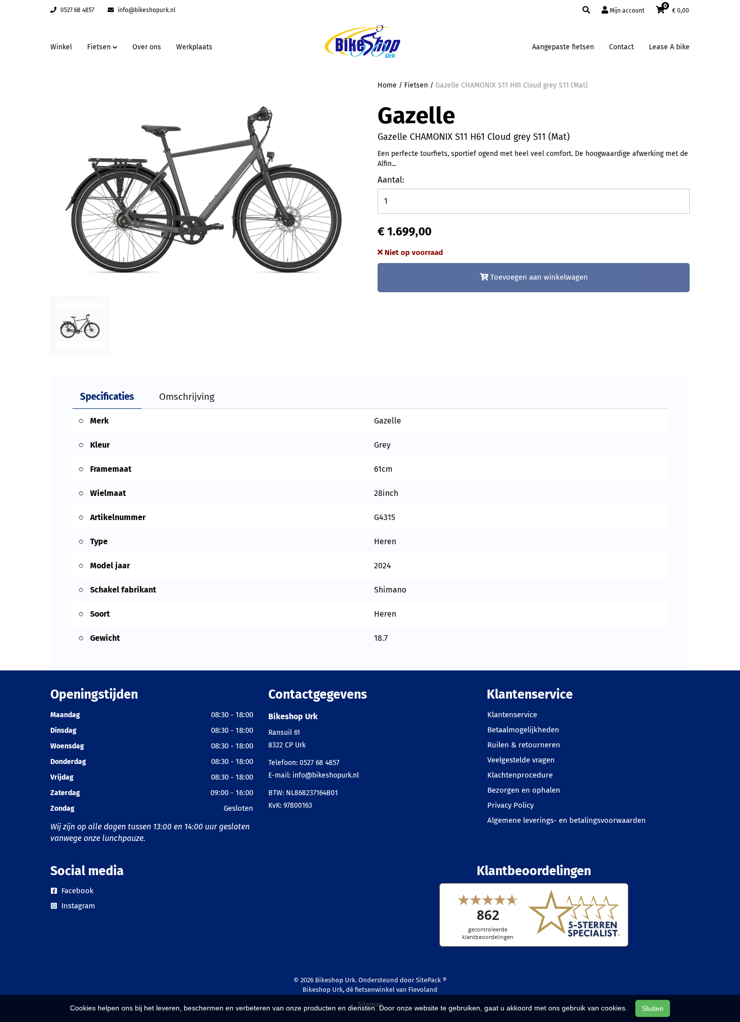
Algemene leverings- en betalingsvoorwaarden (566, 820)
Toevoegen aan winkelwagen (538, 277)
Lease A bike (669, 47)
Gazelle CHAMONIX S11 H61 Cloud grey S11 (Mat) (511, 85)
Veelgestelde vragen (521, 759)
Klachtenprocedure (520, 775)
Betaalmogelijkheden (523, 729)
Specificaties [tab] (107, 396)
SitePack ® (431, 980)
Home (387, 85)
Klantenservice (512, 714)
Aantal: (391, 180)
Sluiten (652, 1008)
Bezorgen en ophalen (523, 790)
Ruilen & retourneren (523, 744)
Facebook (76, 890)
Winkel (61, 47)
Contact (621, 47)
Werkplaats (194, 47)
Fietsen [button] (100, 47)
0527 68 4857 (76, 10)
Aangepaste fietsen (563, 47)
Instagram (77, 905)
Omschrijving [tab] (186, 396)
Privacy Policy (510, 805)
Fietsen (416, 85)
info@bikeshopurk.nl (146, 10)
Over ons (146, 47)
